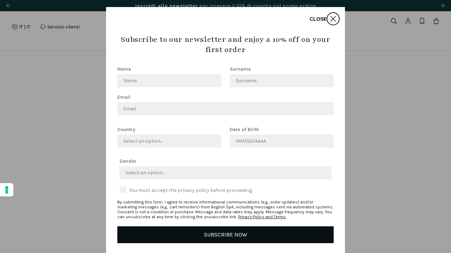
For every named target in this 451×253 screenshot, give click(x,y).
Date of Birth (244, 129)
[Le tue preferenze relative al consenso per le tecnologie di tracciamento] (6, 189)
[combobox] (167, 141)
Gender (128, 161)
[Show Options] (214, 141)
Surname (240, 69)
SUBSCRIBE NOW (225, 234)
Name (124, 69)
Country (126, 129)
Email (123, 97)
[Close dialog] (333, 19)
